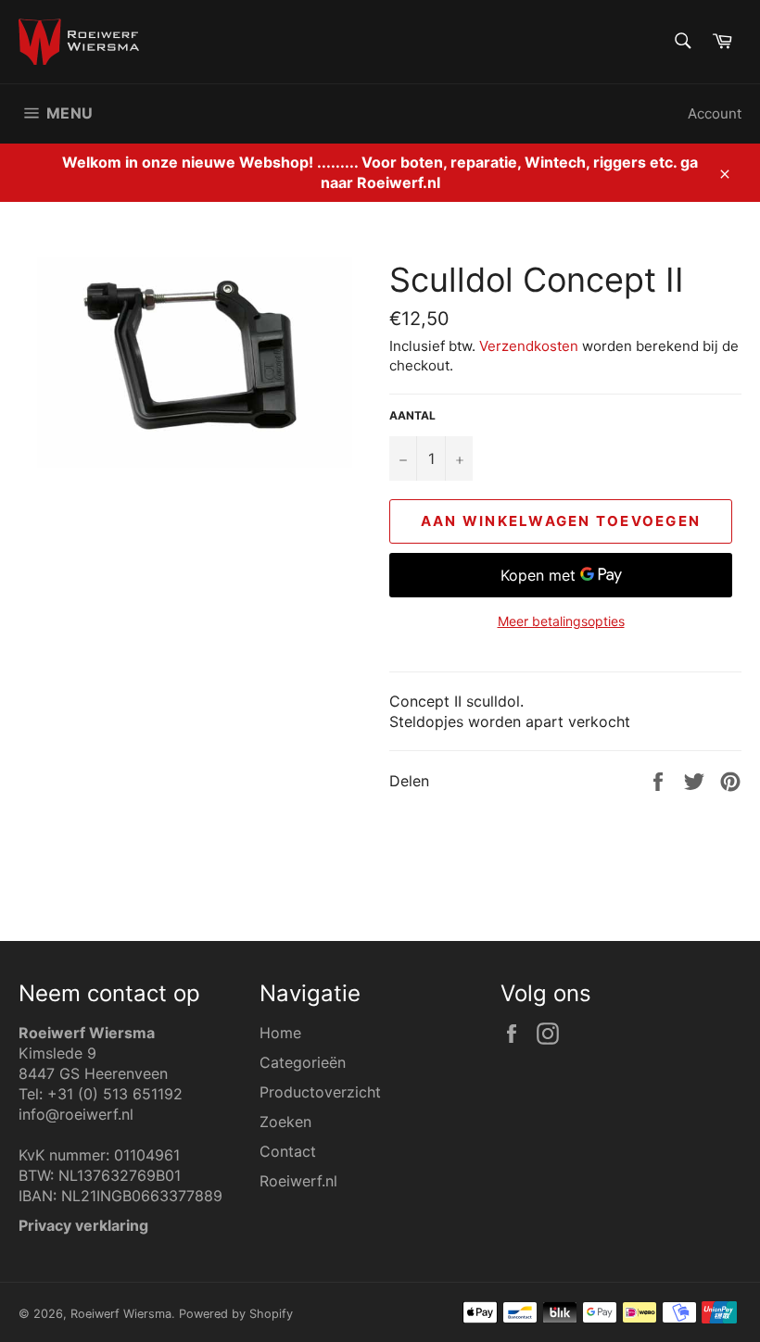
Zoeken (285, 1121)
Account (714, 113)
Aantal (412, 415)
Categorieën (303, 1062)
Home (280, 1032)
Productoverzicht (320, 1092)
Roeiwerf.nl (298, 1181)
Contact (288, 1151)
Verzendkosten (528, 346)
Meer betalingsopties (561, 621)
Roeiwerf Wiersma (120, 1314)
